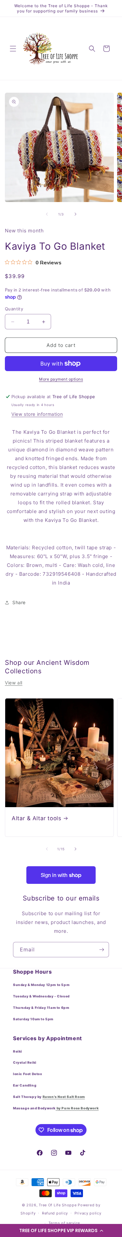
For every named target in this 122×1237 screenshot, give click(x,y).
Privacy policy (88, 1213)
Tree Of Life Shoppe (57, 1205)
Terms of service (64, 1223)
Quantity (14, 308)
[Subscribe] (101, 949)
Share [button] (19, 602)
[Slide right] (75, 214)
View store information (37, 414)
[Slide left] (47, 214)
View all (13, 682)
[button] (61, 1230)
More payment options (61, 379)
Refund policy (55, 1213)
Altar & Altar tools (36, 818)
